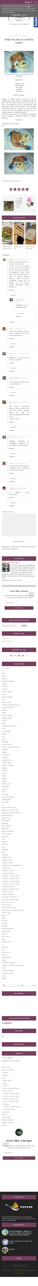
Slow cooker (6, 936)
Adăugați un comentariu (7, 511)
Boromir (4, 710)
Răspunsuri (14, 295)
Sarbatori (5, 926)
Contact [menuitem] (4, 1125)
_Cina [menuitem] (3, 1078)
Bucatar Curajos (7, 715)
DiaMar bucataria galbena (17, 488)
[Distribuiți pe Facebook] (11, 189)
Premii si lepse (6, 868)
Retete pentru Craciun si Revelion (12, 910)
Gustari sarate (6, 784)
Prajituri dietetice (7, 860)
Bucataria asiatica (7, 718)
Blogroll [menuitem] (4, 1114)
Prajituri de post (7, 857)
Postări (6, 638)
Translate (16, 1061)
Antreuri (4, 684)
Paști (3, 847)
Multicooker (6, 828)
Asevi (3, 699)
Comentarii (7, 641)
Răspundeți (11, 290)
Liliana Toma (20, 299)
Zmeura (4, 978)
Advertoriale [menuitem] (6, 1112)
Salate (4, 918)
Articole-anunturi (7, 697)
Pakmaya (4, 842)
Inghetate (5, 789)
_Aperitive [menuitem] (5, 1072)
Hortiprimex (6, 786)
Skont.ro (4, 934)
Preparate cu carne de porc (10, 878)
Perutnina (5, 849)
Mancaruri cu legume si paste (11, 813)
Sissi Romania (6, 931)
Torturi (4, 960)
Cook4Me (5, 749)
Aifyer (4, 673)
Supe (3, 949)
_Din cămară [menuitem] (6, 1104)
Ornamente (5, 836)
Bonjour (11, 259)
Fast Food (5, 770)
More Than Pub (7, 826)
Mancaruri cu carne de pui (19, 35)
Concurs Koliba (6, 744)
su (2, 944)
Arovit (4, 694)
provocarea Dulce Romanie (10, 899)
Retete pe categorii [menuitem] (8, 1070)
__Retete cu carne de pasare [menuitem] (11, 1093)
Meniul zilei (5, 820)
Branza (4, 713)
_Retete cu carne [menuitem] (7, 1091)
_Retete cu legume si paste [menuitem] (10, 1088)
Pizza (3, 852)
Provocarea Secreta (8, 902)
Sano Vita (4, 920)
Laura (11, 328)
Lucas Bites (5, 802)
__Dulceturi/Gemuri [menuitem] (8, 1109)
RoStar (4, 915)
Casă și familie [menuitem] (6, 1117)
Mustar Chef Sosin (7, 831)
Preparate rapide (7, 892)
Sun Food (5, 947)
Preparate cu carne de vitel (10, 884)
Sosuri (4, 939)
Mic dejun (5, 823)
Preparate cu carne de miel (10, 876)
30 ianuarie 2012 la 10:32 (21, 259)
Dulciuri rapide (6, 763)
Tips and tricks (6, 957)
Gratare (4, 776)
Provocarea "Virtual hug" (9, 897)
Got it (24, 15)
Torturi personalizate (8, 963)
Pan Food (5, 844)
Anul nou (5, 686)
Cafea (3, 723)
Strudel (11, 1249)
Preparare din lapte (8, 873)
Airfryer (4, 676)
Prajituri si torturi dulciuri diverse (12, 865)
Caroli (4, 728)
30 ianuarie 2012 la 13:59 (20, 328)
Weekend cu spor (7, 973)
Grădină (4, 781)
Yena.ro (4, 976)
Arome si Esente (7, 692)
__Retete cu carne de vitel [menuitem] (10, 1101)
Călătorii (4, 734)
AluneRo (4, 678)
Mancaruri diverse (7, 815)
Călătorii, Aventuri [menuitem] (7, 1122)
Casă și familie (6, 731)
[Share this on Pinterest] (19, 189)
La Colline (5, 794)
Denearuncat (6, 755)
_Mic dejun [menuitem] (5, 1075)
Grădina (4, 778)
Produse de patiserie (8, 894)
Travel (4, 968)
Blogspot (20, 1273)
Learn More (16, 15)
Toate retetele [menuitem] (6, 1067)
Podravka (5, 855)
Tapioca (4, 955)
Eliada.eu (4, 768)
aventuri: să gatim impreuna (10, 705)
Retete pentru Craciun (9, 907)
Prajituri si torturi (7, 863)
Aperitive (4, 689)
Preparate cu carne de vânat (10, 881)
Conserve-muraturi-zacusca (10, 747)
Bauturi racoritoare (8, 707)
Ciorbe (4, 739)
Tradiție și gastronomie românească (13, 965)
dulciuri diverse (7, 760)
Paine (3, 839)
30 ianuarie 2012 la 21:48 (18, 488)
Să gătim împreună (8, 928)
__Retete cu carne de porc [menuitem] (10, 1096)
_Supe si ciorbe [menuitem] (6, 1080)
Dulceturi (5, 757)
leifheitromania (6, 799)
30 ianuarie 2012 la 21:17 (19, 463)
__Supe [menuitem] (4, 1083)
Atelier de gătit (6, 702)
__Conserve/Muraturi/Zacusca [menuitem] (11, 1107)
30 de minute (6, 668)
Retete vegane (6, 913)
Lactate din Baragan (8, 797)
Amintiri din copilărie (8, 681)
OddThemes (18, 1270)
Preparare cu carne (8, 870)
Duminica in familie (7, 765)
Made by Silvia (13, 402)
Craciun (4, 752)
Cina (3, 736)
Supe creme (5, 952)
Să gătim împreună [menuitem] (8, 1120)
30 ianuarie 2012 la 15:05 (21, 301)
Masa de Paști (6, 818)
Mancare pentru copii (8, 807)
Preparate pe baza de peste (10, 889)
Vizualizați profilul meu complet (12, 580)
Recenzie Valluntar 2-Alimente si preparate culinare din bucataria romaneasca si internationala (20, 1233)
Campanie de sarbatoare (9, 726)
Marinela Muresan (14, 377)
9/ (2, 670)
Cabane (4, 720)
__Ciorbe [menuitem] (5, 1086)
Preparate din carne (8, 886)
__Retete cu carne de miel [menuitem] (10, 1099)
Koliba (4, 792)
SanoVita (4, 923)
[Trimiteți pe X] (15, 189)
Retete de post (6, 905)
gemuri (4, 773)
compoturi (5, 742)
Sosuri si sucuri (6, 942)
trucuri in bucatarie (8, 970)
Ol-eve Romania (7, 834)
